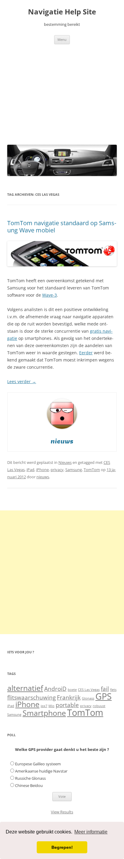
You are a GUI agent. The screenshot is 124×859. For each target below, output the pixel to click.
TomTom (92, 469)
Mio (51, 706)
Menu (62, 39)
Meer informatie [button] (90, 831)
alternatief (25, 688)
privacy (57, 469)
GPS (103, 696)
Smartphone (44, 713)
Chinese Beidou (29, 785)
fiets (113, 690)
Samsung (73, 469)
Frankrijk (69, 697)
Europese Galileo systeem (38, 764)
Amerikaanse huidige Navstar (41, 771)
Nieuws (65, 462)
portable (67, 705)
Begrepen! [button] (62, 847)
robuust (99, 706)
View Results (62, 812)
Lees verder (21, 381)
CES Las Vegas (89, 690)
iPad (30, 469)
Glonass (88, 698)
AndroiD (55, 689)
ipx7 (44, 706)
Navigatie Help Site (62, 12)
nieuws (42, 476)
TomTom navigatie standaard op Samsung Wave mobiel (61, 226)
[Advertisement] (62, 93)
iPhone (42, 469)
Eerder (86, 352)
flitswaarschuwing (31, 697)
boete (72, 690)
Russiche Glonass (30, 778)
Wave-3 (49, 295)
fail (105, 689)
